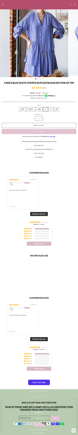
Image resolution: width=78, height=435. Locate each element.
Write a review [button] (39, 243)
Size (39, 105)
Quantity (39, 114)
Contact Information (38, 391)
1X (45, 109)
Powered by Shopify (39, 433)
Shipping (32, 98)
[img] (14, 179)
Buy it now (39, 131)
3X (56, 109)
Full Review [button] (12, 206)
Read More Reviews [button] (39, 214)
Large (39, 109)
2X (51, 109)
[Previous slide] (5, 196)
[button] (36, 88)
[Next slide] (73, 196)
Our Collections (38, 396)
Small (22, 109)
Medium (31, 109)
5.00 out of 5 (44, 222)
